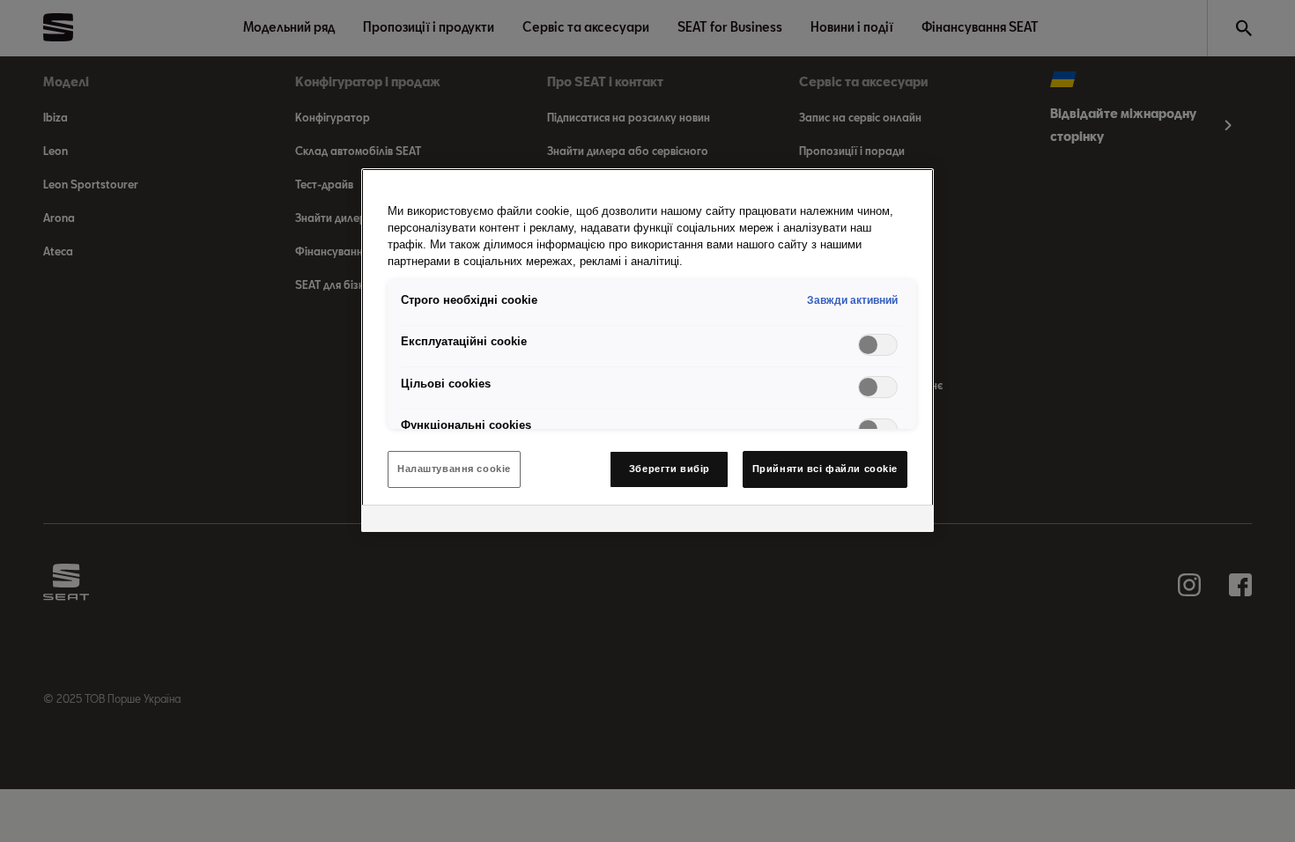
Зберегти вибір (669, 468)
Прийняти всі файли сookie (825, 468)
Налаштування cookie (454, 468)
